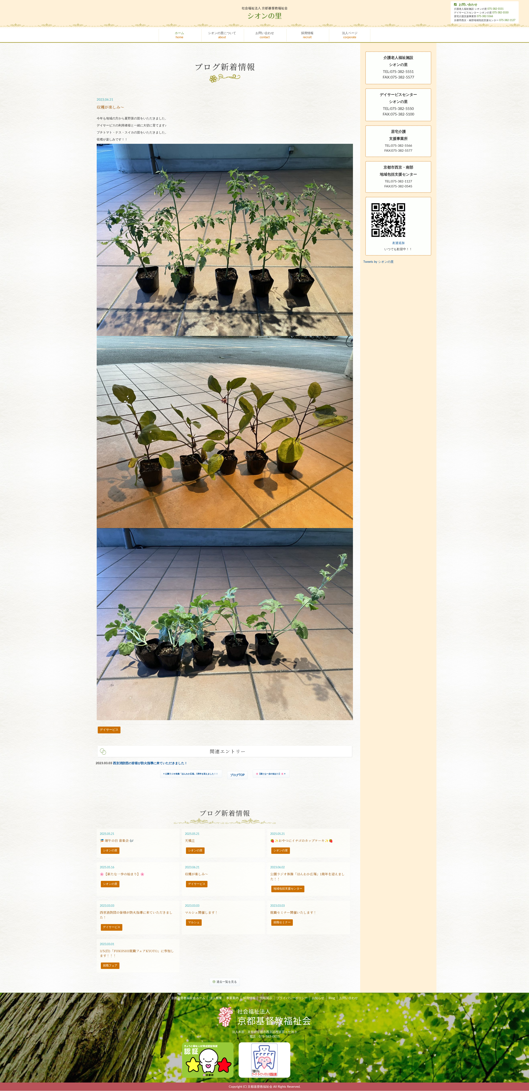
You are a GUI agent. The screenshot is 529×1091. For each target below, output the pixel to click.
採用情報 (307, 35)
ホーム (179, 35)
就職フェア (110, 965)
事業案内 (232, 998)
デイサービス (109, 729)
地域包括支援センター (287, 888)
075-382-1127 (507, 20)
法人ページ (349, 35)
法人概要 (216, 998)
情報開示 (266, 998)
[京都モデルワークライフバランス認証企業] (264, 1059)
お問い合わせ (468, 4)
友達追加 (398, 243)
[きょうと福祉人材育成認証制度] (207, 1059)
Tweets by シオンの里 (378, 261)
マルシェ (194, 922)
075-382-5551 (495, 9)
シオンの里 (110, 850)
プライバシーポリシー (291, 998)
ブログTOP (237, 775)
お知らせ (318, 998)
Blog (332, 998)
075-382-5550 (500, 12)
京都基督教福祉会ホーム (188, 998)
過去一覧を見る (227, 981)
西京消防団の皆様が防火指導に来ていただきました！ (150, 763)
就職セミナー (282, 922)
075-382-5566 (485, 16)
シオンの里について (222, 35)
